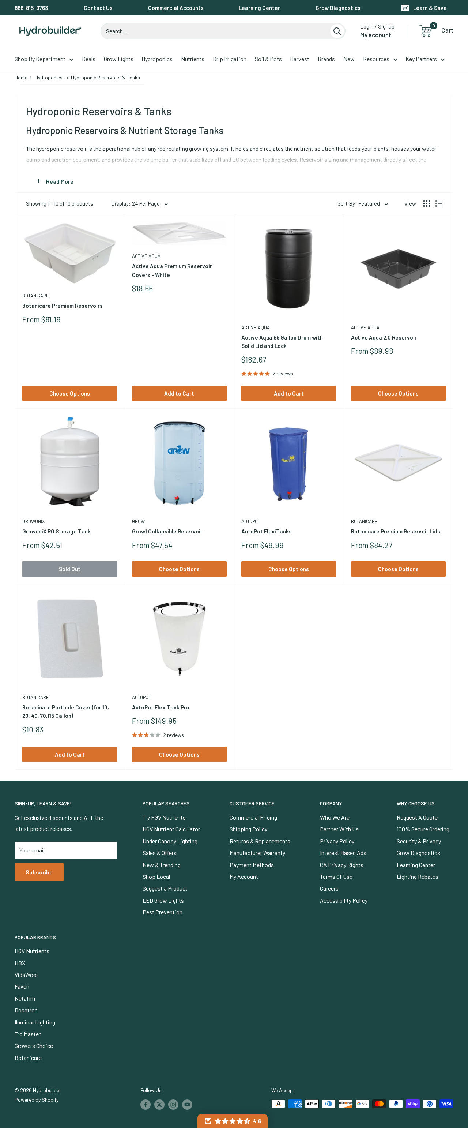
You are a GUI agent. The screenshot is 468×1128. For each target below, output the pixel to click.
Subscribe (39, 872)
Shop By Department (40, 58)
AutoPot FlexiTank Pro (160, 707)
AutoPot (250, 521)
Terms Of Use (336, 876)
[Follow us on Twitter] (159, 1104)
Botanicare (35, 296)
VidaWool (26, 974)
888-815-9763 (31, 7)
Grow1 (139, 521)
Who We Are (335, 817)
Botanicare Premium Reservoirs (62, 305)
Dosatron (26, 1010)
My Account (244, 876)
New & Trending (162, 864)
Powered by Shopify (36, 1100)
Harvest (299, 58)
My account (375, 34)
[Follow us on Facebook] (145, 1104)
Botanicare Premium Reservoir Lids (395, 531)
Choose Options (69, 393)
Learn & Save (430, 7)
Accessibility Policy (343, 900)
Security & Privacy (419, 840)
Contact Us (98, 7)
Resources (376, 58)
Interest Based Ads (343, 852)
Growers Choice (34, 1045)
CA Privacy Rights (341, 864)
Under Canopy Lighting (170, 840)
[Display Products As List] (438, 203)
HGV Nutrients (32, 950)
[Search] (337, 31)
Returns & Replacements (260, 840)
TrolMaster (28, 1033)
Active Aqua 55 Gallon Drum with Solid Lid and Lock (282, 341)
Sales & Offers (160, 852)
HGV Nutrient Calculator (171, 828)
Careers (329, 888)
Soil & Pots (268, 58)
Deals (88, 58)
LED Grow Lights (163, 900)
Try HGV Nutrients (164, 817)
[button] (232, 1121)
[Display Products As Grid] (426, 203)
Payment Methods (252, 864)
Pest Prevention (162, 911)
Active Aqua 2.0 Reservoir (384, 337)
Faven (22, 986)
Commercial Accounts (176, 7)
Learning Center (259, 7)
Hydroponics (157, 58)
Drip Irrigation (229, 58)
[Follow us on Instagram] (173, 1104)
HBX (20, 962)
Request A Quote (417, 817)
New (349, 58)
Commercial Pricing (253, 817)
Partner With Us (339, 828)
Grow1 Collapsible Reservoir (167, 531)
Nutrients (192, 58)
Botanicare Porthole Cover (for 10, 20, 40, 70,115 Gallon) (65, 711)
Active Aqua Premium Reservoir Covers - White (172, 270)
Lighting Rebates (417, 876)
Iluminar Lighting (35, 1022)
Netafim (25, 998)
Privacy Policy (337, 840)
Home (21, 77)
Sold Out (69, 569)
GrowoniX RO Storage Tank (56, 531)
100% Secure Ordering (423, 828)
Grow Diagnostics (338, 7)
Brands (326, 58)
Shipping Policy (248, 828)
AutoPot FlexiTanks (266, 531)
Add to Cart (179, 393)
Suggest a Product (165, 888)
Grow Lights (118, 58)
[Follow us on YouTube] (187, 1104)
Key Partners (421, 58)
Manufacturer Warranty (257, 852)
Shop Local (156, 876)
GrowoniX (33, 521)
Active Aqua (146, 256)
